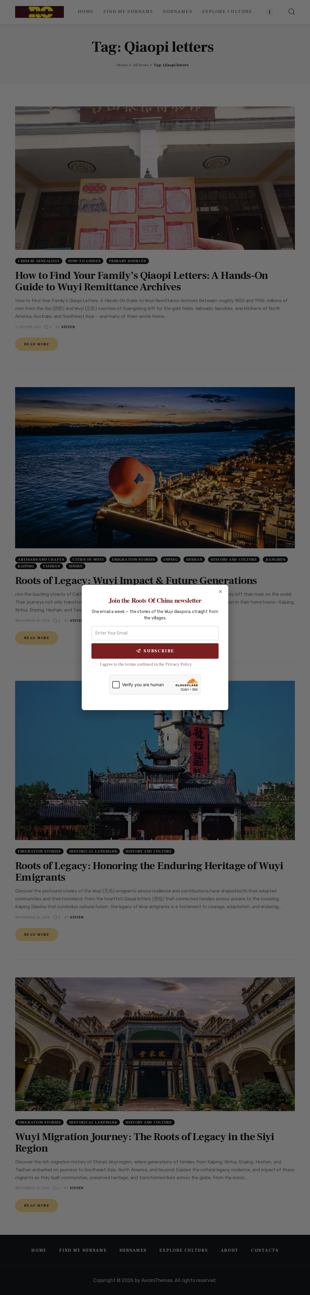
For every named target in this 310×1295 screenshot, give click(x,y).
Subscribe (158, 651)
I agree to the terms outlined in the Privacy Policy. (146, 664)
